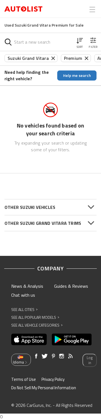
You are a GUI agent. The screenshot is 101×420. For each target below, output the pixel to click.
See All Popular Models (35, 317)
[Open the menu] (92, 9)
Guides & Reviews (71, 286)
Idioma (18, 362)
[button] (79, 42)
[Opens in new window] (29, 339)
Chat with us (23, 295)
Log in (90, 360)
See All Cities (24, 309)
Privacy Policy (53, 379)
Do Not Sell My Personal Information (43, 387)
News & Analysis (27, 286)
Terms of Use (23, 379)
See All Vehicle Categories (37, 325)
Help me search (77, 75)
